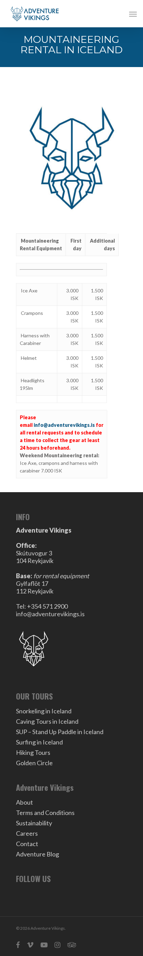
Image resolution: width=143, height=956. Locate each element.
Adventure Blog (37, 854)
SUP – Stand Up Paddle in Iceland (59, 731)
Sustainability (34, 823)
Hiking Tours (33, 752)
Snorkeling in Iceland (44, 711)
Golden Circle (34, 763)
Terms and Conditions (45, 812)
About (24, 802)
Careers (27, 833)
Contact (27, 843)
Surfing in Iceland (39, 742)
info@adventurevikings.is (64, 425)
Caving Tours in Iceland (47, 721)
